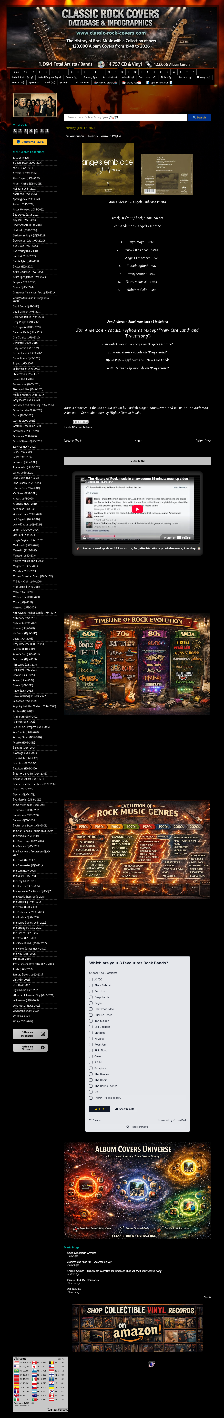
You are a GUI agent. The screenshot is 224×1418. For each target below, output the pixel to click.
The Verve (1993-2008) (25, 938)
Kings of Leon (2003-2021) (27, 514)
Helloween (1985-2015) (25, 462)
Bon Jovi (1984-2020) (24, 256)
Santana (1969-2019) (24, 747)
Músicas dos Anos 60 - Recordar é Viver (89, 1262)
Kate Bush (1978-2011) (25, 509)
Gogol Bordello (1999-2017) (27, 410)
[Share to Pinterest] (87, 422)
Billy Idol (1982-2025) (24, 220)
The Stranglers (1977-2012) (27, 928)
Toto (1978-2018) (22, 959)
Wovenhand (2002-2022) (26, 1011)
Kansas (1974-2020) (23, 498)
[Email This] (74, 422)
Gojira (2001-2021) (23, 415)
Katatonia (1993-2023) (25, 503)
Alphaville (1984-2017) (24, 188)
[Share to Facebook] (83, 422)
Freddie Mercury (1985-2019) (28, 394)
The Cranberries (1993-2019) (28, 865)
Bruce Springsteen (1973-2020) (30, 277)
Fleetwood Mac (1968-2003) (28, 389)
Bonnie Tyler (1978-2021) (26, 261)
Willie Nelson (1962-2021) (26, 1005)
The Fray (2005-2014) (24, 881)
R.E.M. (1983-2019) (23, 690)
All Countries (82, 82)
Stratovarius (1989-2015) (26, 810)
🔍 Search (199, 117)
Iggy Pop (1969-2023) (24, 446)
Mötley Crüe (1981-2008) (26, 597)
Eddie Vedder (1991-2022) (26, 369)
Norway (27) (203, 77)
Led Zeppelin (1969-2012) (26, 519)
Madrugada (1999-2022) (26, 545)
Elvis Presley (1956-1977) (26, 374)
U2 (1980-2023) (21, 979)
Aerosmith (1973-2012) (25, 173)
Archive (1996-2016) (23, 204)
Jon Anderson (85, 427)
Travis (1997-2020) (23, 969)
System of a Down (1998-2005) (30, 825)
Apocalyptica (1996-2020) (27, 199)
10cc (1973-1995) (21, 157)
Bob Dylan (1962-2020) (25, 246)
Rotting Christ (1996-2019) (27, 737)
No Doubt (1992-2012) (25, 633)
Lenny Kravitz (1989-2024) (27, 524)
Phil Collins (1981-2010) (25, 664)
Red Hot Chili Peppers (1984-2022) (31, 727)
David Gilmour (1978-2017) (27, 312)
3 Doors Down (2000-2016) (27, 162)
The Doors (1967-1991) (25, 876)
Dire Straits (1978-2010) (26, 337)
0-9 (26, 72)
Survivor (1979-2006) (24, 820)
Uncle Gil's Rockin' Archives (81, 1253)
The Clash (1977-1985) (24, 860)
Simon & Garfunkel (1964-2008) (30, 773)
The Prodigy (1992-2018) (26, 917)
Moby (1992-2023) (23, 592)
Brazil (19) (50, 82)
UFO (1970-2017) (22, 985)
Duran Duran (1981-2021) (26, 358)
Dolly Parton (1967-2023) (26, 348)
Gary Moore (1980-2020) (27, 400)
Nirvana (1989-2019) (24, 628)
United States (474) (22, 77)
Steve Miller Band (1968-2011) (29, 805)
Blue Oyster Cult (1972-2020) (29, 240)
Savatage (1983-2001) (25, 753)
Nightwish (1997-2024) (25, 623)
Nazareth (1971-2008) (25, 607)
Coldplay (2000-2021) (24, 282)
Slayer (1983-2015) (23, 789)
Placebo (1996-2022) (24, 675)
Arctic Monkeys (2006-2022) (28, 209)
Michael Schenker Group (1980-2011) (33, 576)
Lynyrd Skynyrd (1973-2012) (28, 540)
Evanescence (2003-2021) (26, 384)
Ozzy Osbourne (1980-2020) (28, 644)
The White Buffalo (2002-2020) (30, 943)
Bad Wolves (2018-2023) (26, 214)
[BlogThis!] (77, 422)
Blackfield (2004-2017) (25, 230)
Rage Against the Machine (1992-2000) (34, 706)
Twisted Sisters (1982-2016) (28, 974)
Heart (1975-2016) (22, 457)
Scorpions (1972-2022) (25, 763)
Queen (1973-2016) (23, 685)
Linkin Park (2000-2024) (26, 529)
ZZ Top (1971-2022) (23, 1021)
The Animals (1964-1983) (26, 836)
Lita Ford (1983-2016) (24, 535)
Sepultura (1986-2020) (25, 768)
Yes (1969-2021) (21, 1016)
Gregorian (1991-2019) (25, 436)
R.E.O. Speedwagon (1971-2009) (29, 695)
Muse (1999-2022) (23, 602)
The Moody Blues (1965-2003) (29, 896)
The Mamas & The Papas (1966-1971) (32, 891)
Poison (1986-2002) (23, 680)
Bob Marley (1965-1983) (26, 251)
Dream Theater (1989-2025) (28, 353)
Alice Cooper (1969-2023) (26, 178)
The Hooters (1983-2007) (26, 886)
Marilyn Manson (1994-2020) (28, 561)
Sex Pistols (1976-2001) (25, 758)
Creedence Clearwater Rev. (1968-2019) (34, 292)
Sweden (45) (185, 77)
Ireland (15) (128, 77)
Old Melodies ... (75, 1289)
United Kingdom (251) (49, 77)
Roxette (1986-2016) (24, 742)
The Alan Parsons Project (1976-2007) (33, 831)
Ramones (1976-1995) (24, 721)
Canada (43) (72, 77)
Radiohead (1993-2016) (25, 701)
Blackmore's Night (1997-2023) (29, 235)
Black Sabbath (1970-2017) (27, 225)
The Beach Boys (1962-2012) (28, 841)
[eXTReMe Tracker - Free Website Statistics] (151, 1367)
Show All (207, 1297)
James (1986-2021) (23, 472)
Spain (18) (34, 82)
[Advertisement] (123, 100)
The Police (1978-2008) (25, 907)
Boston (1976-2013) (23, 266)
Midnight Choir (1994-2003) (27, 581)
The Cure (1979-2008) (24, 870)
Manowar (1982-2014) (24, 555)
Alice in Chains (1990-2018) (27, 183)
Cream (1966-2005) (23, 287)
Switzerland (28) (147, 77)
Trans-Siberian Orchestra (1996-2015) (33, 964)
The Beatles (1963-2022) (26, 846)
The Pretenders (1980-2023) (28, 912)
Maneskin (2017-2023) (25, 550)
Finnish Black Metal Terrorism (83, 1280)
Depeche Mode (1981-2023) (27, 332)
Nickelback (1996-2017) (25, 618)
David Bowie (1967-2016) (26, 306)
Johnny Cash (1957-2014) (26, 488)
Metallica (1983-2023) (24, 571)
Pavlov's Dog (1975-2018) (26, 654)
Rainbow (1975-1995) (23, 711)
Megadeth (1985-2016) (25, 566)
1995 (74, 427)
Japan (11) (65, 82)
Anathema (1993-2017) (25, 194)
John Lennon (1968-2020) (27, 483)
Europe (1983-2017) (23, 379)
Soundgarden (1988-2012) (27, 799)
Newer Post (73, 441)
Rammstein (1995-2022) (25, 716)
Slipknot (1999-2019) (24, 794)
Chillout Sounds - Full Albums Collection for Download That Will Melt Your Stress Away (114, 1271)
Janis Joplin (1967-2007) (26, 478)
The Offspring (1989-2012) (27, 902)
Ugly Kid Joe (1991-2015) (26, 990)
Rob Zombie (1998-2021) (26, 732)
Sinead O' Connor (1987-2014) (28, 779)
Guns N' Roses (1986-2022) (27, 441)
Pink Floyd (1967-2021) (25, 670)
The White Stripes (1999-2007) (29, 948)
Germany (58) (90, 77)
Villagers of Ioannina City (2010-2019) (33, 995)
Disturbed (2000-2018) (25, 343)
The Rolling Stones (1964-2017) (29, 922)
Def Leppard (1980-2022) (27, 327)
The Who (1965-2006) (24, 953)
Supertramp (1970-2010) (26, 815)
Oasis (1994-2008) (23, 638)
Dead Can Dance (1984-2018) (28, 317)
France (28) (18, 82)
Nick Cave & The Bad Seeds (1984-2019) (34, 613)
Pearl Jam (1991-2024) (25, 659)
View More (138, 461)
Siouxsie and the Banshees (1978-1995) (34, 784)
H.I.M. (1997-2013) (22, 452)
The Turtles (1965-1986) (25, 933)
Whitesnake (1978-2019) (26, 1000)
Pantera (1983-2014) (24, 649)
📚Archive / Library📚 (105, 82)
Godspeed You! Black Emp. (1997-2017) (33, 405)
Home (16, 72)
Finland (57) (167, 77)
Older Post (203, 441)
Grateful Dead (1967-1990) (27, 426)
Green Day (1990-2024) (26, 431)
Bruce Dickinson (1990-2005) (28, 272)
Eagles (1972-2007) (23, 363)
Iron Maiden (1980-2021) (26, 467)
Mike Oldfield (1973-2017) (26, 587)
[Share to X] (80, 422)
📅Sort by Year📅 (131, 82)
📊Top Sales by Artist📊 (159, 82)
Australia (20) (110, 77)
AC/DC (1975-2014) (23, 168)
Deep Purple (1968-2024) (26, 322)
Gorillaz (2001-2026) (24, 420)
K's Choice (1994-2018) (25, 493)
